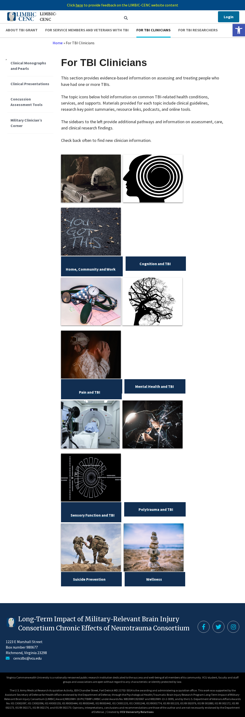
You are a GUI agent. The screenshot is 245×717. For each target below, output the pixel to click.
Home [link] (58, 42)
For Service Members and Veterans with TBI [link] (87, 30)
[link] (239, 30)
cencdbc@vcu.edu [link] (27, 658)
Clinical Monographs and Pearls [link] (28, 66)
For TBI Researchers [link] (198, 30)
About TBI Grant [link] (22, 30)
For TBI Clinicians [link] (153, 30)
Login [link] (229, 16)
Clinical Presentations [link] (30, 83)
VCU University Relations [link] (137, 712)
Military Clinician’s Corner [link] (26, 123)
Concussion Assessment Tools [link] (27, 102)
